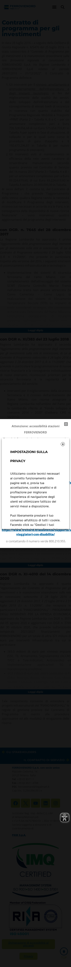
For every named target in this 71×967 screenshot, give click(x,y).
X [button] (63, 444)
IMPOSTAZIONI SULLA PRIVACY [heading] (29, 456)
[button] (66, 424)
